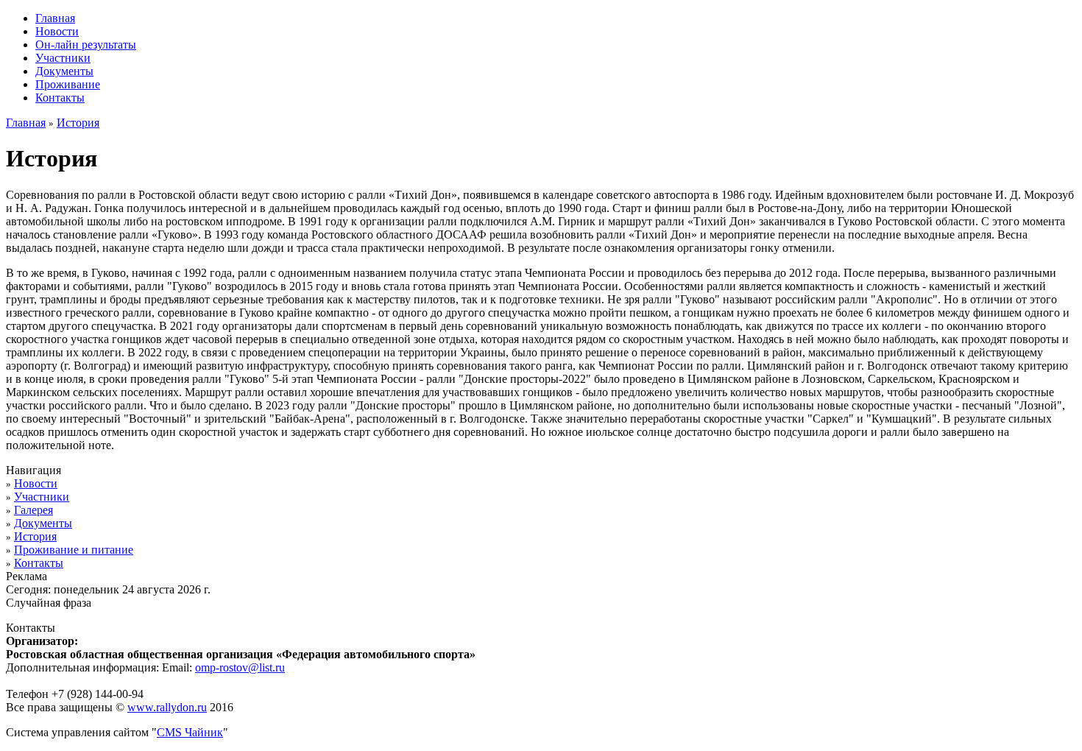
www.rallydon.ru (167, 707)
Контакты (38, 563)
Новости (35, 483)
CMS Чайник (190, 732)
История (78, 122)
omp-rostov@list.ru (240, 667)
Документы (43, 523)
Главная (26, 122)
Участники (41, 496)
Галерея (33, 510)
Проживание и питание (73, 549)
